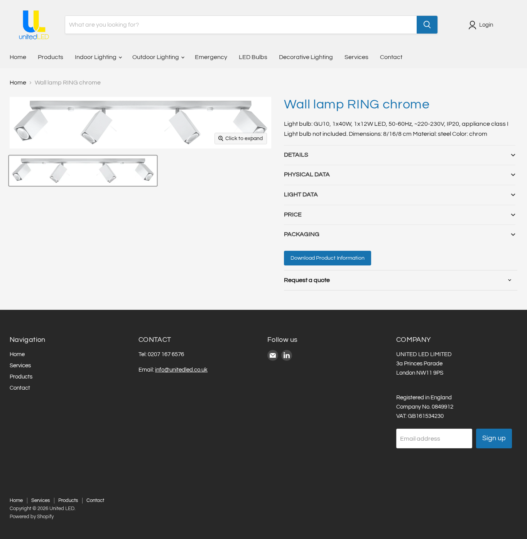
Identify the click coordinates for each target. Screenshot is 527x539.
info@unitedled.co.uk (181, 370)
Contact (391, 57)
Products (50, 57)
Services (356, 57)
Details (296, 155)
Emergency (211, 57)
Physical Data (307, 174)
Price (293, 214)
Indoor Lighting (96, 57)
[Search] (427, 25)
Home (18, 57)
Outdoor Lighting (156, 57)
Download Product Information (328, 258)
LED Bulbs (253, 57)
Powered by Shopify (32, 516)
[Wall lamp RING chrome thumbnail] (83, 170)
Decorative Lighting (306, 57)
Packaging (301, 234)
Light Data (301, 194)
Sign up (494, 438)
